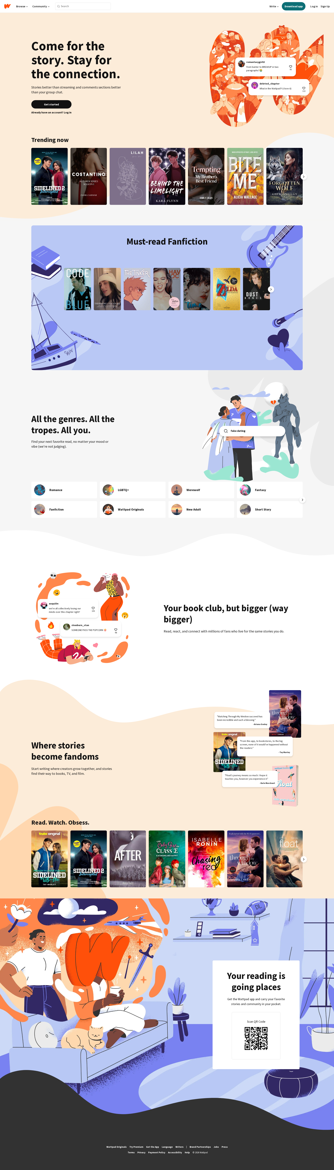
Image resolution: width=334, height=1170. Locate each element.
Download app (294, 6)
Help (187, 1152)
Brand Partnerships (200, 1146)
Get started (51, 104)
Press (225, 1146)
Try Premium (136, 1146)
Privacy (141, 1152)
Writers (180, 1146)
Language (167, 1146)
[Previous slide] (30, 176)
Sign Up (325, 6)
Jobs (216, 1146)
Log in (314, 6)
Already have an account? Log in (51, 112)
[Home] (7, 6)
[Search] (58, 6)
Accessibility (175, 1152)
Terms (131, 1152)
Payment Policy (156, 1152)
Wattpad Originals (116, 1146)
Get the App (152, 1146)
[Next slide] (304, 176)
